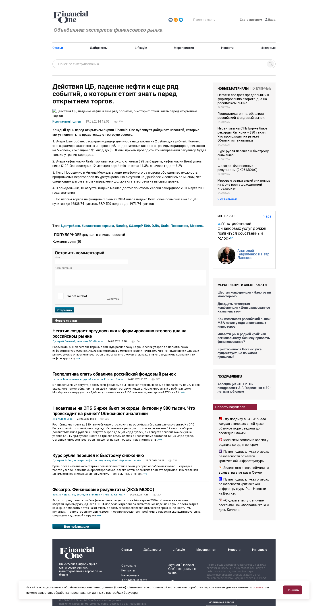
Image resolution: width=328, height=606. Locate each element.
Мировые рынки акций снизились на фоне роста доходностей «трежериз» (244, 185)
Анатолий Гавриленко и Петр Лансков (253, 254)
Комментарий (63, 268)
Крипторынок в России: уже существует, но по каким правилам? (240, 353)
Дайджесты (99, 47)
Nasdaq (121, 225)
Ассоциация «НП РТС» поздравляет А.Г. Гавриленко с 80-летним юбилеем (244, 387)
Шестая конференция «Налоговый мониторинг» (244, 294)
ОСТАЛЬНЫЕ (228, 199)
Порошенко (179, 225)
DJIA (155, 225)
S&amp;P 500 (139, 225)
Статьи (57, 47)
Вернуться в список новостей (102, 235)
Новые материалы (233, 88)
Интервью (268, 47)
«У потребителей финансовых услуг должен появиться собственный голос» (243, 230)
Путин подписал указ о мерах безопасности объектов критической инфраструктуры (244, 456)
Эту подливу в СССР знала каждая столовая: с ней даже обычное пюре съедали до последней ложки (242, 426)
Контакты (128, 570)
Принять (292, 590)
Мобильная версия (221, 602)
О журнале (128, 565)
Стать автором (251, 19)
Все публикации (76, 526)
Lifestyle (141, 47)
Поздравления (230, 376)
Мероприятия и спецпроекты (242, 285)
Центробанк (70, 225)
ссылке (258, 587)
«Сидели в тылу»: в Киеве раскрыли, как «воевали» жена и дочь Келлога (244, 505)
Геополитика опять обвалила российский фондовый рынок (114, 374)
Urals (165, 225)
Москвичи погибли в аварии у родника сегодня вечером (243, 442)
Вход (272, 19)
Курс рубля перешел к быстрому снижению (98, 455)
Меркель (196, 225)
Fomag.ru (70, 17)
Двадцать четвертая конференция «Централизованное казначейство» (244, 307)
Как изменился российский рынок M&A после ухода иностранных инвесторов (244, 322)
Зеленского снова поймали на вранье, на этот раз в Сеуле (244, 470)
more (78, 358)
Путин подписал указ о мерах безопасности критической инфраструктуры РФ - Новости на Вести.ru (244, 486)
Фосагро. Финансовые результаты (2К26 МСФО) (103, 489)
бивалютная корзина (98, 225)
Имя (57, 257)
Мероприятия (184, 47)
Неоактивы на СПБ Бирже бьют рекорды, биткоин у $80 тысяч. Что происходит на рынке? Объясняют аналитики (123, 410)
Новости (227, 47)
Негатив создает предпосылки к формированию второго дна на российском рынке (119, 333)
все (268, 216)
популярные (261, 88)
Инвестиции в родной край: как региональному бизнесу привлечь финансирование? (244, 337)
